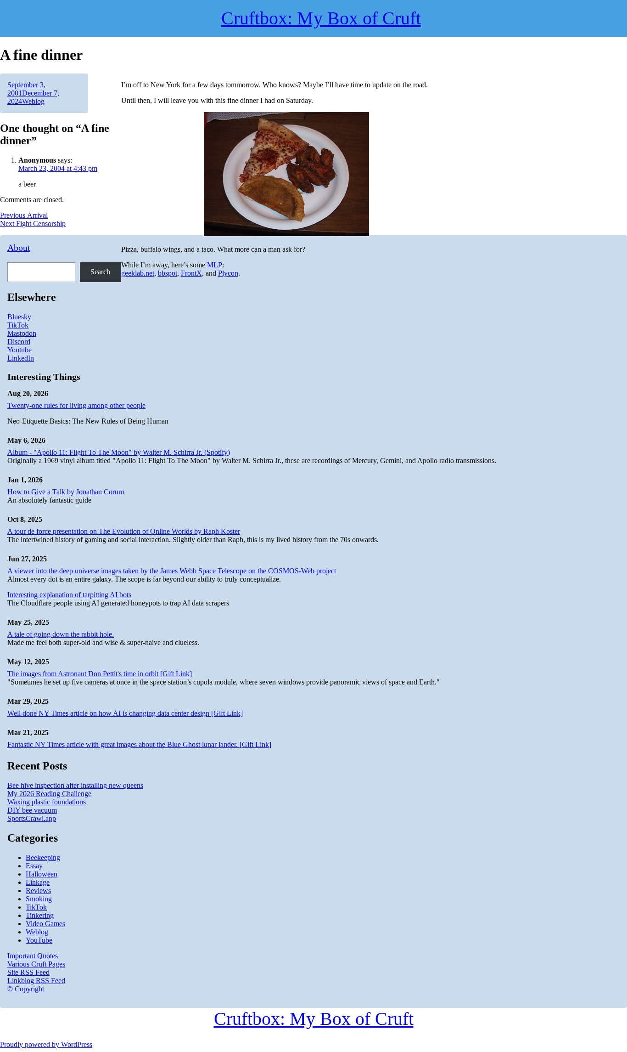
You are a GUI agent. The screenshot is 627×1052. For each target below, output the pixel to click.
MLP (214, 265)
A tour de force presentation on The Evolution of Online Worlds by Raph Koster (123, 531)
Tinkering (40, 915)
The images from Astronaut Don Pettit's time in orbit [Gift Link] (99, 674)
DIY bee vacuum (32, 810)
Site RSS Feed (28, 972)
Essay (34, 866)
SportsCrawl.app (31, 818)
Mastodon (21, 333)
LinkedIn (20, 358)
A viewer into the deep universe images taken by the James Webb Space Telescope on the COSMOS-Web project (171, 571)
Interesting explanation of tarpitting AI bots (69, 595)
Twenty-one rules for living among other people (76, 405)
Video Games (45, 924)
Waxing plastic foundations (46, 802)
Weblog (33, 101)
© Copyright (25, 989)
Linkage (38, 882)
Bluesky (19, 317)
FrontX (191, 273)
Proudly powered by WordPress (46, 1044)
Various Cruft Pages (36, 964)
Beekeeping (43, 857)
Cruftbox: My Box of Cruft (314, 1018)
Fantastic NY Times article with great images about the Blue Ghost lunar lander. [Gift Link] (139, 744)
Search (100, 272)
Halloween (41, 874)
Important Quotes (32, 956)
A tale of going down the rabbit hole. (60, 634)
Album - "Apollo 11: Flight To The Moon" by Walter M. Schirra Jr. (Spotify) (118, 452)
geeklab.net (137, 273)
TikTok (17, 325)
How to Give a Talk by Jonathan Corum (65, 492)
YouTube (39, 940)
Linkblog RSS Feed (36, 980)
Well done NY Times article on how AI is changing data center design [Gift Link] (125, 713)
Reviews (38, 890)
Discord (18, 341)
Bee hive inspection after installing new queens (75, 785)
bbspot (167, 273)
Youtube (19, 350)
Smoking (39, 899)
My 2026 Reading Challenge (49, 793)
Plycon (228, 273)
